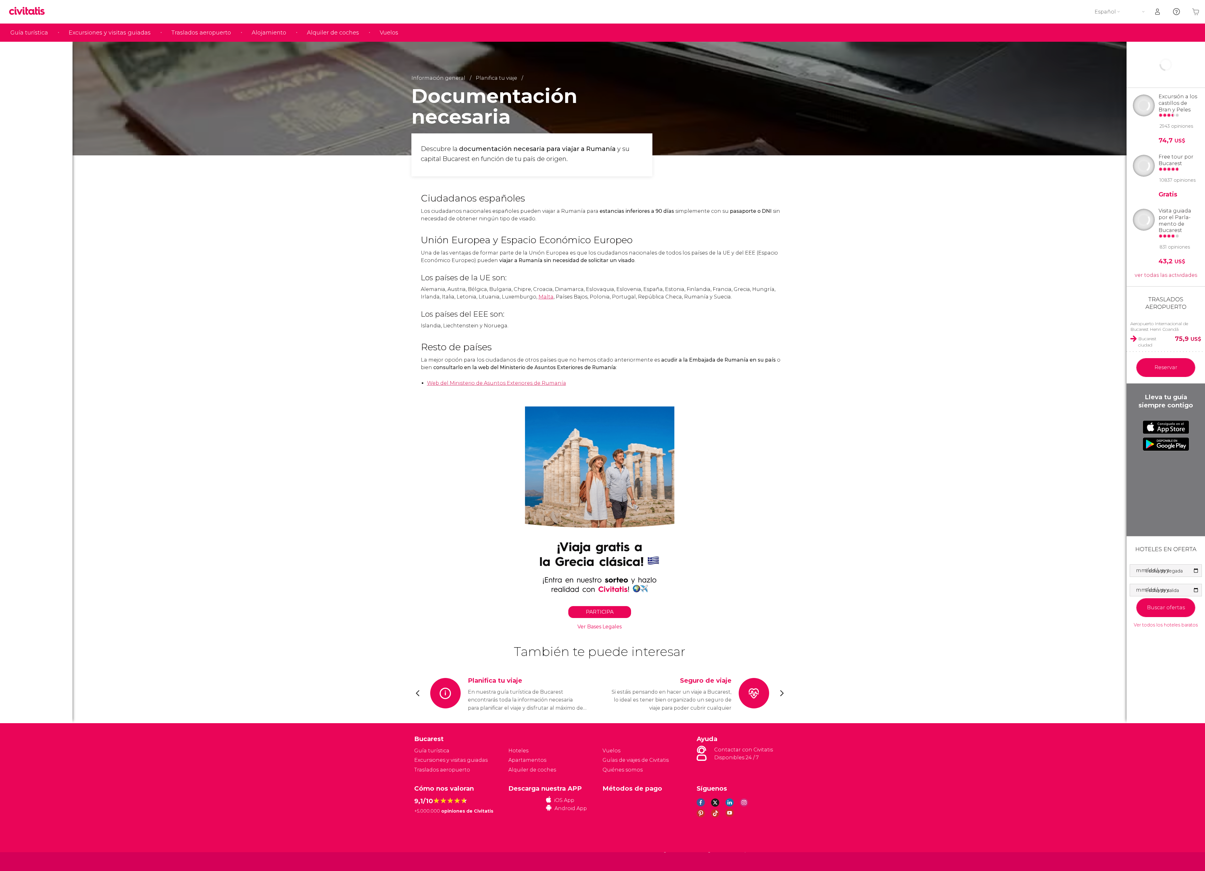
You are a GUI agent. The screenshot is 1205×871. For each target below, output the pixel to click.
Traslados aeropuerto (201, 32)
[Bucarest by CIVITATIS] (29, 11)
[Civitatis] (430, 861)
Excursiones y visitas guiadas (110, 32)
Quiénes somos (622, 770)
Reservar (1165, 367)
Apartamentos (527, 760)
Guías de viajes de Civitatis (635, 760)
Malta (546, 297)
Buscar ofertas (1166, 607)
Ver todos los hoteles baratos (1166, 625)
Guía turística (29, 32)
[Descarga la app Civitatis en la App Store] (1166, 427)
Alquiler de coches (333, 32)
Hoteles (518, 751)
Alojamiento (269, 32)
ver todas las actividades (1166, 275)
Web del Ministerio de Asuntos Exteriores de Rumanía (496, 383)
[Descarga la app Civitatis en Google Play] (1166, 444)
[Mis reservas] (1158, 12)
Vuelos (389, 32)
